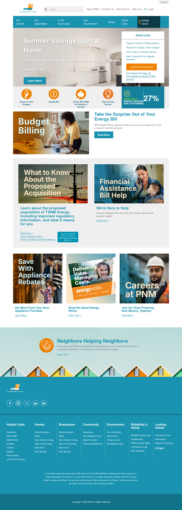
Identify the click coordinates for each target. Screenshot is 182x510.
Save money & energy (44, 439)
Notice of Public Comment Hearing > (38, 239)
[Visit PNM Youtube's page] (36, 402)
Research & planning (164, 443)
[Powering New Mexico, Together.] (28, 7)
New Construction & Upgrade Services (140, 58)
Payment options (42, 432)
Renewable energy (115, 443)
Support (10, 451)
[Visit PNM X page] (27, 402)
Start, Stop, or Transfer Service (141, 51)
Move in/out (40, 447)
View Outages (153, 47)
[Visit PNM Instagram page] (19, 402)
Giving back (88, 432)
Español (164, 2)
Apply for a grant (90, 439)
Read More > (128, 315)
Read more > (26, 233)
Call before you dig (139, 446)
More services (41, 451)
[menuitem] (22, 22)
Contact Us (11, 432)
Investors (10, 443)
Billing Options (152, 43)
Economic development (93, 443)
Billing (37, 435)
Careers (10, 447)
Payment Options (134, 43)
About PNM (12, 435)
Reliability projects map (141, 435)
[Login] (145, 9)
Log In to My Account (141, 66)
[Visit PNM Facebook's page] (10, 402)
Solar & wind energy (43, 443)
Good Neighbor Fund (92, 435)
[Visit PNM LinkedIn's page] (44, 402)
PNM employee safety (140, 443)
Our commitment (114, 432)
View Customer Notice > (32, 236)
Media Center (12, 439)
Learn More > (21, 315)
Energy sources (113, 439)
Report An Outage (135, 47)
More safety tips (138, 450)
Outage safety (137, 439)
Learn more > (74, 315)
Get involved (112, 435)
